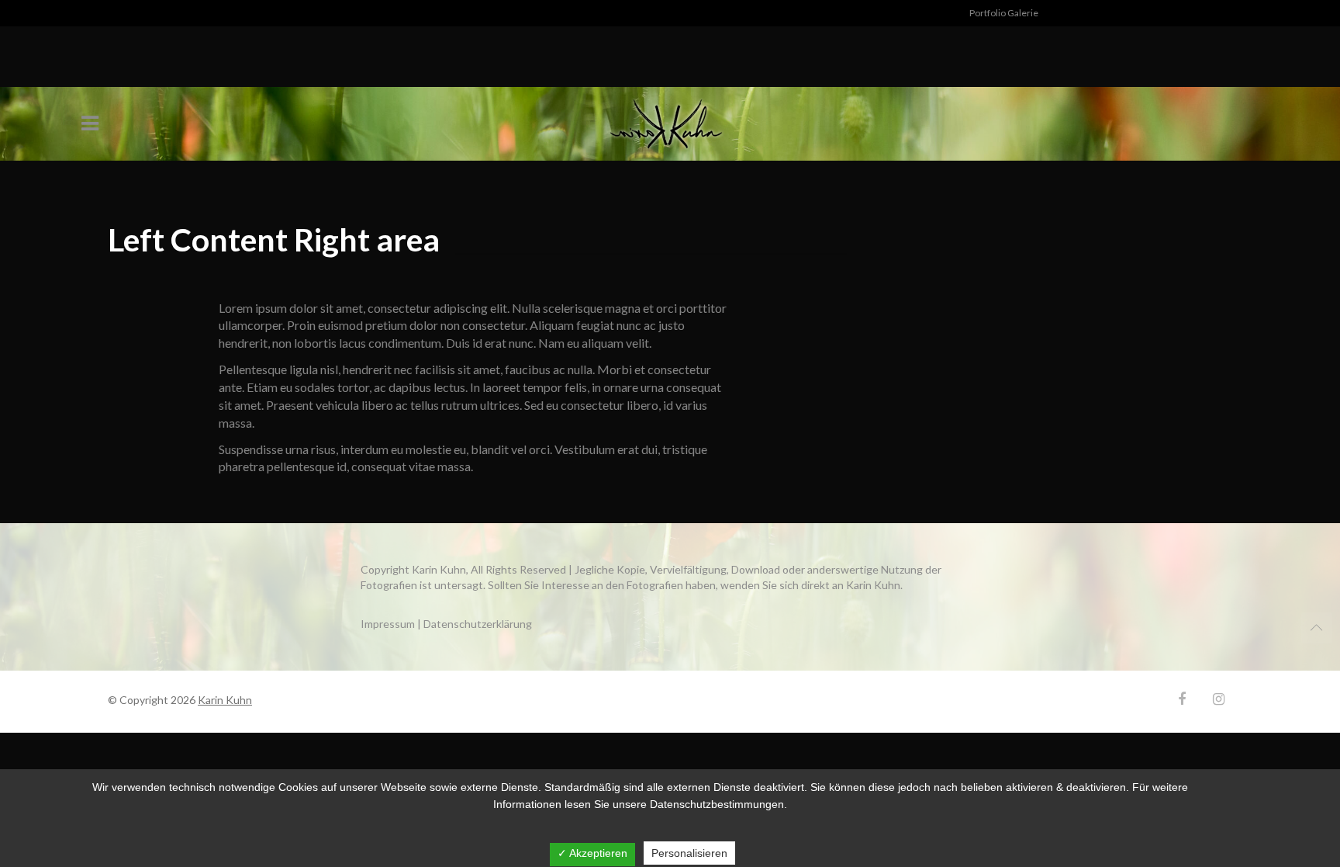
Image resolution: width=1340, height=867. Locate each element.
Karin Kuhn (225, 699)
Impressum (388, 623)
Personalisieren (689, 853)
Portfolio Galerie (1003, 13)
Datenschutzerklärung (477, 623)
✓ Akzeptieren (592, 853)
